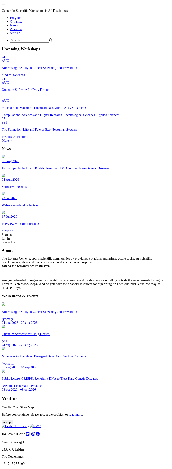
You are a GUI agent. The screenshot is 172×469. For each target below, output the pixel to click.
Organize (16, 21)
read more (75, 414)
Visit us (15, 33)
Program (15, 18)
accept (7, 422)
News (14, 25)
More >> (7, 140)
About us (16, 29)
